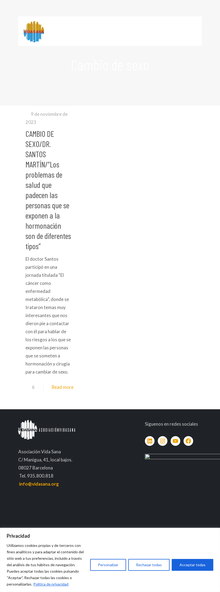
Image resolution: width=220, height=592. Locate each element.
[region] (110, 560)
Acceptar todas (192, 564)
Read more (63, 387)
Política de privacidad (50, 584)
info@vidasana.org (39, 484)
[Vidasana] (34, 31)
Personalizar (108, 564)
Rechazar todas (149, 564)
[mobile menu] (193, 31)
